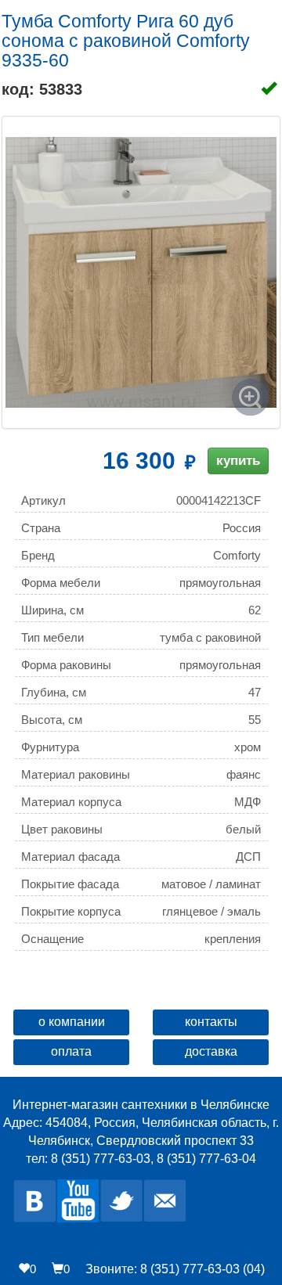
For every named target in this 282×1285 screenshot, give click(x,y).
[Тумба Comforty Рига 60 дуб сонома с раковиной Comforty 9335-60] (141, 272)
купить (238, 460)
